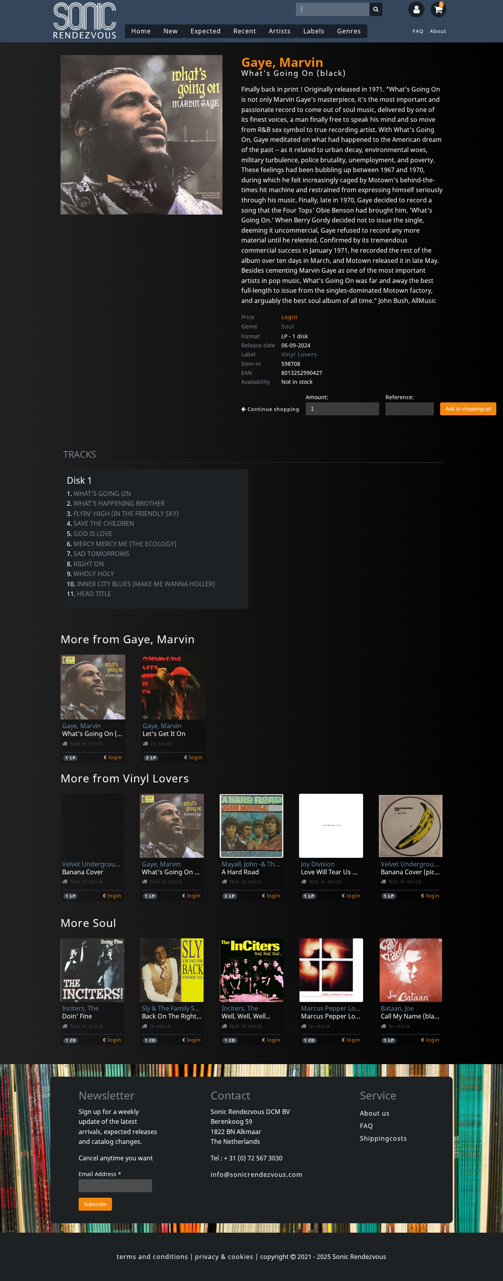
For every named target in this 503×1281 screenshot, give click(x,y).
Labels (314, 31)
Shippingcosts (383, 1138)
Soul (287, 326)
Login (289, 317)
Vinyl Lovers (299, 354)
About (438, 31)
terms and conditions (152, 1256)
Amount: (317, 397)
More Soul (88, 922)
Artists (280, 31)
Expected (206, 31)
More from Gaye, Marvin (128, 638)
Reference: (400, 397)
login (115, 757)
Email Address (100, 1174)
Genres (349, 31)
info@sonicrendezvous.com (257, 1174)
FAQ (418, 31)
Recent (244, 31)
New (170, 31)
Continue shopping (272, 409)
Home (141, 31)
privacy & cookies (224, 1256)
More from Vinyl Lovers (125, 778)
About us (375, 1113)
